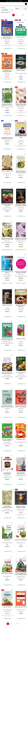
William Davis (21, 173)
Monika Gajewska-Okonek (7, 542)
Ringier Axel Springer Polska (7, 376)
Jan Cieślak (7, 308)
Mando (7, 410)
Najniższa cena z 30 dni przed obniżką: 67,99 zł (7, 79)
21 (22, 15)
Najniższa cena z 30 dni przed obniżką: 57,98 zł (7, 45)
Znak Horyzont (21, 108)
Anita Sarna (19, 509)
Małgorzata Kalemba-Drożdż (7, 106)
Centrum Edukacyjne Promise (21, 276)
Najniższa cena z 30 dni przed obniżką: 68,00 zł (21, 45)
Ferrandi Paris (21, 274)
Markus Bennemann (7, 341)
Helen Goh (24, 442)
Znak (21, 477)
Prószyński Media (7, 276)
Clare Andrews (7, 442)
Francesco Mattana (7, 274)
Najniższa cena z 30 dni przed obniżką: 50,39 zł (21, 112)
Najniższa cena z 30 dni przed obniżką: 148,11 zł (7, 615)
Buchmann (21, 343)
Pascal (7, 108)
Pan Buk (23, 609)
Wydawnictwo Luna (21, 577)
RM (20, 74)
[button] (7, 9)
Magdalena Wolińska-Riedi (20, 475)
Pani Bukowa (19, 609)
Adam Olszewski (7, 509)
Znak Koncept (21, 242)
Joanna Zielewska (7, 375)
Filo (21, 443)
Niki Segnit (21, 341)
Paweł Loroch (7, 475)
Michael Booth (7, 408)
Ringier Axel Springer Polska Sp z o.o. (7, 243)
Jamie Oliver (7, 39)
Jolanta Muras (21, 308)
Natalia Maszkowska (21, 576)
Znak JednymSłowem (7, 443)
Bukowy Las (20, 175)
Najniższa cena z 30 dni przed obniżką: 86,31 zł (21, 515)
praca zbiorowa (7, 207)
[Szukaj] (26, 4)
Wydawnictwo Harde (7, 477)
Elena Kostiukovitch (7, 173)
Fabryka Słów (21, 209)
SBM (7, 544)
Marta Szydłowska (7, 576)
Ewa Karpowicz (7, 241)
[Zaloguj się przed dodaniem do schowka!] (12, 20)
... (19, 15)
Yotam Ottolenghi (18, 442)
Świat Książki (7, 309)
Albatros (7, 175)
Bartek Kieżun (21, 408)
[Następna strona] (26, 15)
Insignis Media (7, 41)
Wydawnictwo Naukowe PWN (7, 343)
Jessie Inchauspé (7, 140)
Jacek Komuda (21, 207)
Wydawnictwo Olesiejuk (7, 209)
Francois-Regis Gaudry (7, 609)
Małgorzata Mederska (21, 542)
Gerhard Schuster (18, 73)
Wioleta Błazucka (20, 106)
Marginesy (7, 142)
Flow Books (21, 611)
